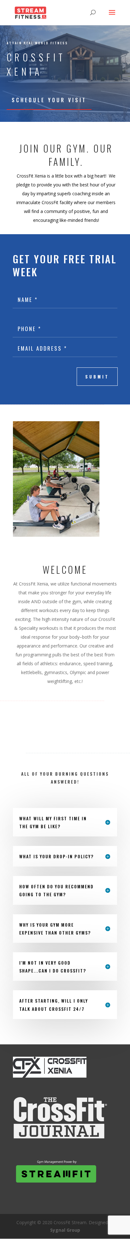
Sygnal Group (65, 1230)
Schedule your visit (49, 100)
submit (97, 376)
